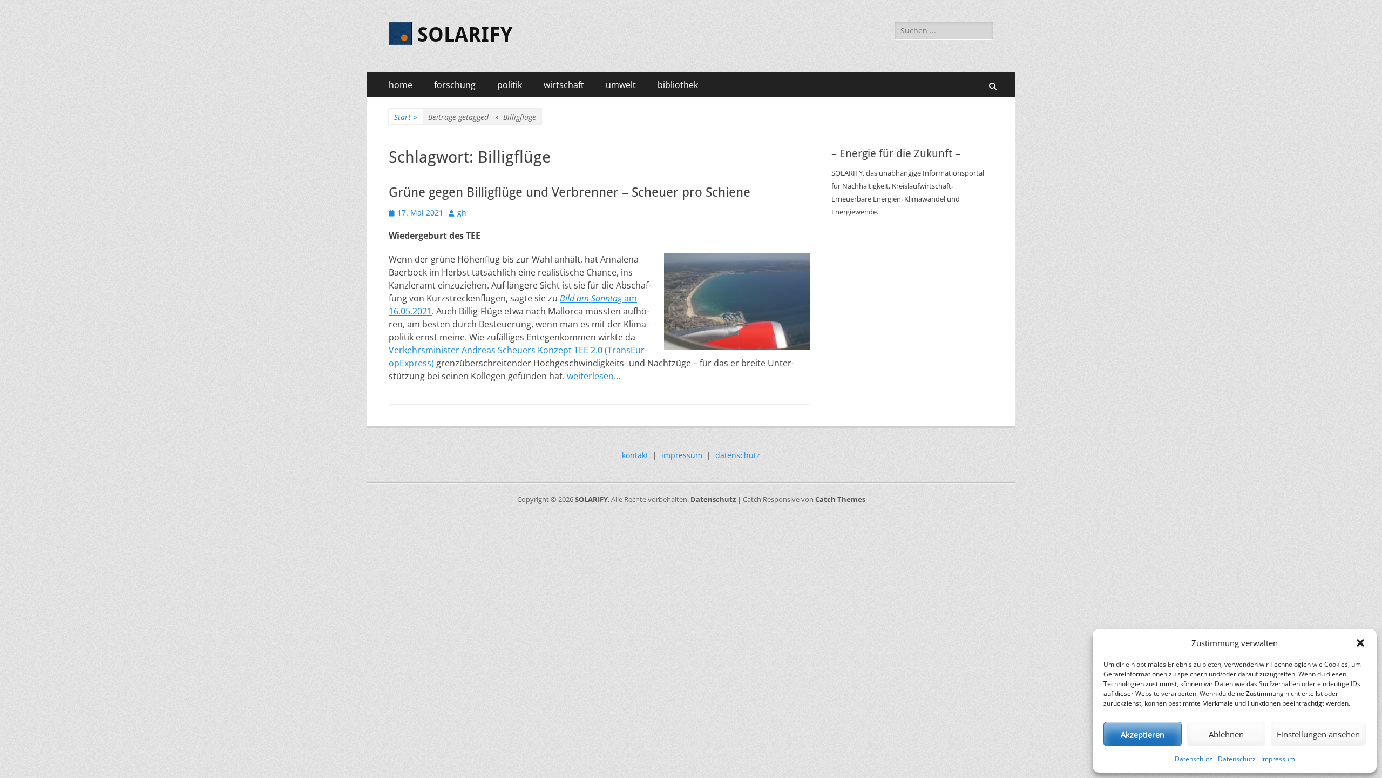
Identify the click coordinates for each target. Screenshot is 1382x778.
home (400, 85)
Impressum (1278, 758)
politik (509, 85)
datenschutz (737, 455)
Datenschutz (1193, 758)
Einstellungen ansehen (1318, 734)
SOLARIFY (464, 34)
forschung (455, 85)
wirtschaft (564, 85)
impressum (681, 455)
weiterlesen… (593, 376)
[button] (1360, 643)
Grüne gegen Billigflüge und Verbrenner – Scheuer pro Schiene (569, 192)
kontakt (635, 455)
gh (461, 212)
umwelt (621, 85)
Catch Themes (840, 499)
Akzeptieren (1142, 734)
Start (405, 117)
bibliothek (678, 85)
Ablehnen (1226, 734)
